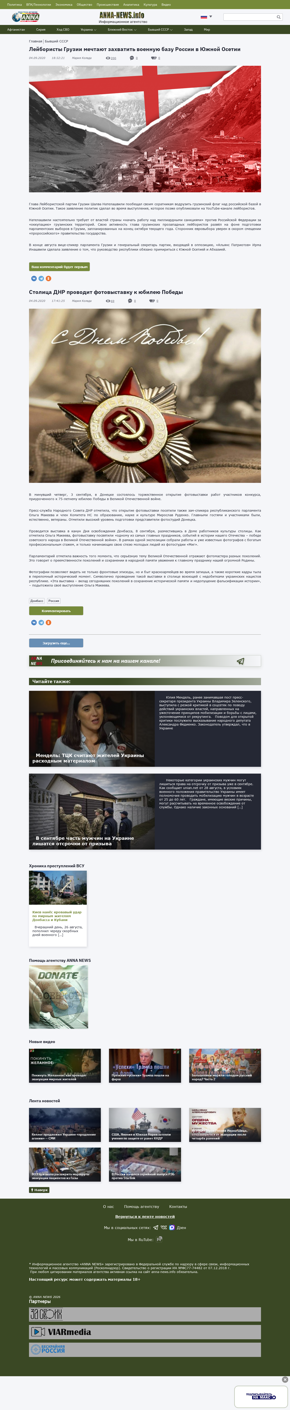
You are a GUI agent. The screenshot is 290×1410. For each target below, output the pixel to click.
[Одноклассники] (48, 278)
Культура (150, 4)
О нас (108, 1206)
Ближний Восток (120, 29)
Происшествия (108, 4)
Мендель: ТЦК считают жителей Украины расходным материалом (88, 758)
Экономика (64, 4)
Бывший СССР (158, 29)
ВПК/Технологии (38, 4)
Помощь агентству (141, 1206)
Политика (14, 4)
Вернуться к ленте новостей (145, 1216)
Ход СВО (63, 29)
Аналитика (131, 4)
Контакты (178, 1206)
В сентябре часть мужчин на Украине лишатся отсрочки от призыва (83, 840)
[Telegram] (41, 278)
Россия (53, 601)
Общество (84, 4)
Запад (188, 29)
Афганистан (16, 29)
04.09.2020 (47, 58)
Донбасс (36, 601)
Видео (166, 4)
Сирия (40, 29)
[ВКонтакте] (34, 278)
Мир (207, 29)
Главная (35, 41)
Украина (87, 29)
